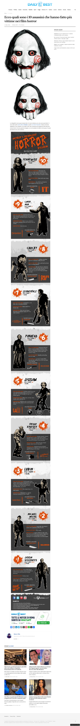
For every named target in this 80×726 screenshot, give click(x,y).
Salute (19, 9)
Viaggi (39, 9)
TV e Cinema (10, 13)
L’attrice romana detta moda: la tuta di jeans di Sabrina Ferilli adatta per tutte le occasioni (40, 698)
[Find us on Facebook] (75, 721)
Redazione (6, 716)
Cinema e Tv (44, 9)
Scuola (64, 9)
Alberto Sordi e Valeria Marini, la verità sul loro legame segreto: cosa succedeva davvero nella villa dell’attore (39, 668)
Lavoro (55, 9)
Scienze (60, 9)
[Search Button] (75, 9)
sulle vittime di (23, 124)
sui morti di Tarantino (36, 124)
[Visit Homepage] (40, 4)
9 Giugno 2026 (40, 706)
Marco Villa (8, 24)
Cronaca (10, 9)
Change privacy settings (75, 724)
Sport (35, 9)
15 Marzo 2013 (15, 24)
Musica (69, 9)
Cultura (50, 9)
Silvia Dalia (8, 676)
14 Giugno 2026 (17, 705)
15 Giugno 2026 (40, 676)
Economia (25, 9)
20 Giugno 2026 (14, 676)
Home (5, 13)
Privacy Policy (12, 716)
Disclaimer (19, 716)
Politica (15, 9)
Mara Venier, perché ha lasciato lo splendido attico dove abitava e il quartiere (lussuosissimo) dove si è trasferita (15, 668)
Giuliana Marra (33, 676)
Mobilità (30, 9)
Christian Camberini (9, 705)
